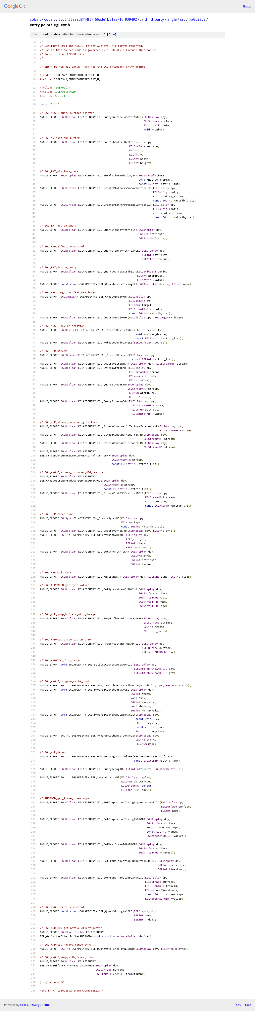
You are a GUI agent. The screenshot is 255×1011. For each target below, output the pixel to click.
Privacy (34, 1005)
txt (238, 1004)
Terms (46, 1005)
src (182, 19)
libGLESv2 (197, 19)
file (111, 34)
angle (172, 19)
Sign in (247, 6)
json (248, 1004)
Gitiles (24, 1005)
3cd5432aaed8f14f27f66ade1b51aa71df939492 (98, 19)
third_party (154, 19)
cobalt (35, 19)
